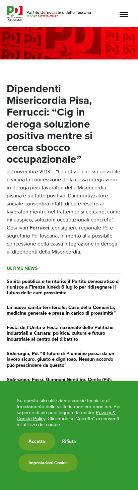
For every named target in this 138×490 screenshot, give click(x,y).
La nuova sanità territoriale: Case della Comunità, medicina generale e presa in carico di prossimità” (61, 310)
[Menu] (124, 14)
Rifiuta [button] (69, 442)
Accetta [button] (36, 441)
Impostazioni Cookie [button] (48, 463)
